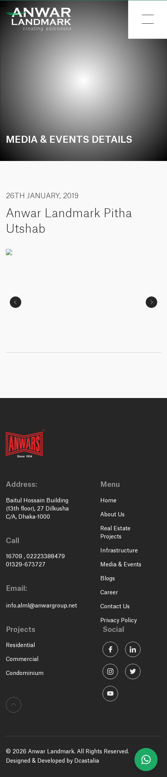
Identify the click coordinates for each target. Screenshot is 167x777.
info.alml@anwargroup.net (41, 606)
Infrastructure (119, 551)
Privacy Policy (118, 620)
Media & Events (120, 565)
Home (108, 501)
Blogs (107, 578)
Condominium (24, 673)
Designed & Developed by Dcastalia (52, 761)
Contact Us (115, 606)
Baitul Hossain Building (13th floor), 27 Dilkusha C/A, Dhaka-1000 (37, 509)
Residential (20, 645)
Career (109, 592)
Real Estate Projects (115, 533)
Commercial (22, 659)
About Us (112, 514)
